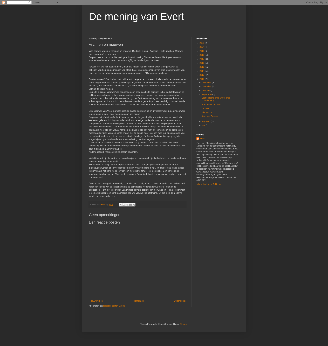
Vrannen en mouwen (211, 104)
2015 (202, 67)
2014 (202, 71)
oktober (205, 90)
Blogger (183, 324)
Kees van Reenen (210, 116)
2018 (202, 55)
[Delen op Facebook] (130, 204)
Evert (202, 138)
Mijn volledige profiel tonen (209, 184)
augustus (206, 121)
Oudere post (179, 301)
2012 (202, 79)
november (207, 86)
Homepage (138, 301)
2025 (202, 43)
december (207, 82)
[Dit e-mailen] (120, 204)
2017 (202, 59)
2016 (202, 63)
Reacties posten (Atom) (114, 306)
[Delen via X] (127, 204)
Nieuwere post (96, 301)
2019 (202, 51)
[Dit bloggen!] (124, 204)
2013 (202, 75)
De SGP (205, 108)
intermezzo (207, 112)
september (207, 94)
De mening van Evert (136, 16)
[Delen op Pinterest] (133, 204)
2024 (202, 47)
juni (204, 125)
